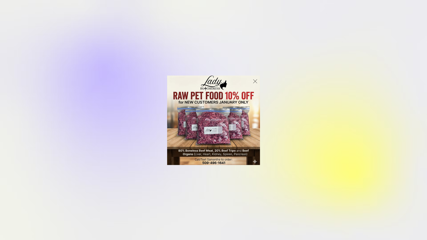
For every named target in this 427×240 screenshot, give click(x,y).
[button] (255, 81)
